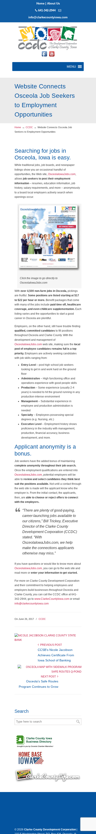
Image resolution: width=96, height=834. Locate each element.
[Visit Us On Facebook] (44, 56)
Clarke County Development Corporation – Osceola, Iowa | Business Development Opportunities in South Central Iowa (48, 38)
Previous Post (50, 644)
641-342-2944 (47, 10)
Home (40, 3)
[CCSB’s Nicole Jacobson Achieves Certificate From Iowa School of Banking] (46, 640)
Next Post (49, 676)
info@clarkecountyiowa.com (48, 17)
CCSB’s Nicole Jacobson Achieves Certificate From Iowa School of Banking (56, 655)
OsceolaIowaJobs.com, (29, 568)
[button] (71, 66)
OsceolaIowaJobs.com (61, 174)
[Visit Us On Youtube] (51, 56)
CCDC (29, 127)
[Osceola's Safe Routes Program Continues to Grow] (49, 671)
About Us (53, 3)
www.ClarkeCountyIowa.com (51, 598)
